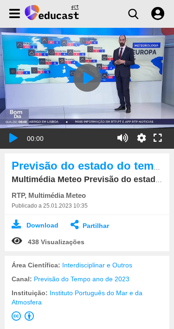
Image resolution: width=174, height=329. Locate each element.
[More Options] (141, 138)
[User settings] (158, 14)
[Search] (133, 14)
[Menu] (14, 13)
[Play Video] (87, 78)
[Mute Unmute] (122, 138)
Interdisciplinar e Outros (97, 265)
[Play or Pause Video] (13, 138)
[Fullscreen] (158, 138)
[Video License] (25, 318)
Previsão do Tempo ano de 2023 (81, 279)
